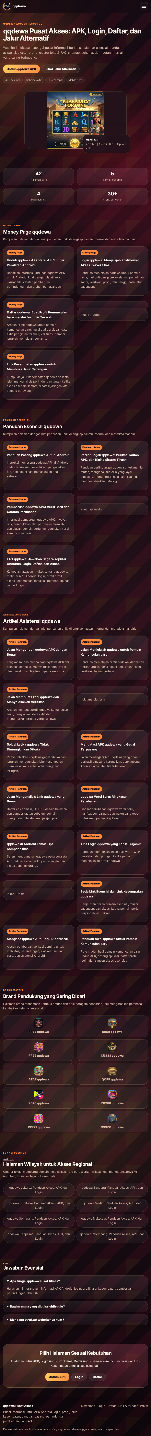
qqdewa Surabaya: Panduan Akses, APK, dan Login (39, 1205)
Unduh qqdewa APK (21, 69)
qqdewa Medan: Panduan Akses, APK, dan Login (112, 1205)
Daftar (97, 1377)
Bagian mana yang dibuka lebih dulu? (37, 1306)
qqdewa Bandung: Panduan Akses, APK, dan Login (112, 1190)
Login (79, 1377)
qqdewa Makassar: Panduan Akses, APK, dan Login (112, 1221)
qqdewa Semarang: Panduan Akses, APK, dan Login (38, 1221)
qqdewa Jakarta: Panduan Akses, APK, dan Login (38, 1190)
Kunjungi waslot (92, 509)
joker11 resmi (16, 894)
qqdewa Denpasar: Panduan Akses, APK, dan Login (39, 1236)
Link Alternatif (128, 1406)
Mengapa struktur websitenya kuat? (37, 1319)
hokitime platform (93, 699)
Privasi (144, 1406)
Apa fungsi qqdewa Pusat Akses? (35, 1281)
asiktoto (8, 1159)
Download (88, 1406)
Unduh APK (57, 1377)
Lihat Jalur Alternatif (61, 69)
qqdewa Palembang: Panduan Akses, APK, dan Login (112, 1236)
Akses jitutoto (90, 315)
